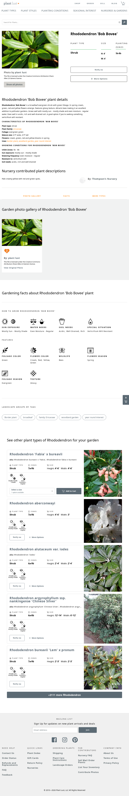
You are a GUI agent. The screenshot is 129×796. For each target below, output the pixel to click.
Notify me (99, 70)
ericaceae (17, 129)
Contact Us (8, 753)
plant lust (14, 257)
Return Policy (34, 763)
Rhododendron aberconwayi (32, 503)
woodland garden (26, 141)
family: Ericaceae (47, 417)
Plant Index (33, 753)
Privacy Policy (111, 763)
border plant (12, 141)
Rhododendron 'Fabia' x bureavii (36, 454)
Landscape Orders (63, 765)
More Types (99, 196)
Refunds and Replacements (10, 764)
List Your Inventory (89, 767)
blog (114, 3)
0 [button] (123, 2)
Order (90, 3)
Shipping (58, 753)
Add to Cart (71, 491)
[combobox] (32, 491)
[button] (119, 22)
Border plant (11, 417)
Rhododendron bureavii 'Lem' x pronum (42, 650)
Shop (77, 3)
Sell (102, 3)
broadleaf (28, 417)
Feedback (7, 774)
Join (87, 730)
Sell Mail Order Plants (86, 761)
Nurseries (32, 767)
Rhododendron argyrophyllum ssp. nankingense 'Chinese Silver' (38, 599)
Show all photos (14, 84)
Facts (66, 196)
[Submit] (124, 22)
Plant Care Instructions (60, 759)
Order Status (9, 758)
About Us (109, 753)
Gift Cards (33, 758)
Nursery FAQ (85, 755)
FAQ (4, 770)
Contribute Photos (88, 772)
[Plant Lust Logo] (11, 3)
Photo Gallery (32, 196)
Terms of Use (111, 758)
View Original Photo (13, 268)
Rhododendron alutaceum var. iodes (39, 549)
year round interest (43, 141)
